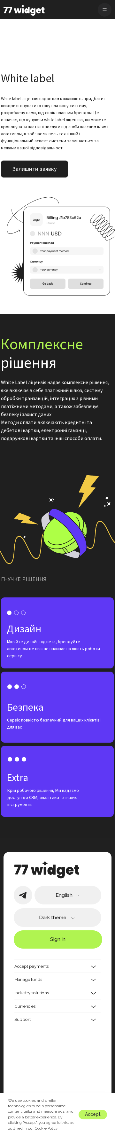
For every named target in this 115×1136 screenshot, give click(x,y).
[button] (34, 169)
